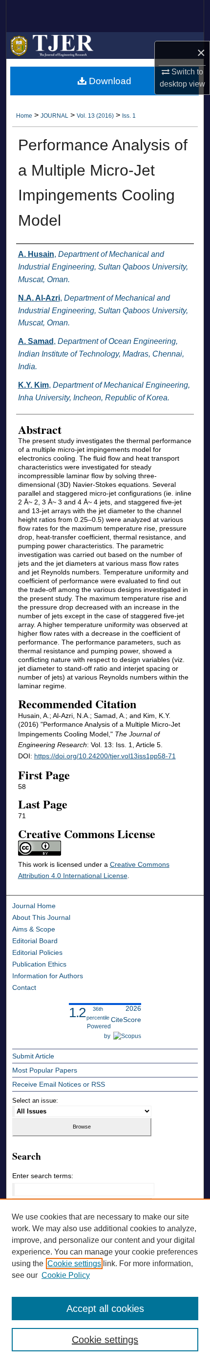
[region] (105, 1281)
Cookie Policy (66, 1275)
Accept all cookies (105, 1308)
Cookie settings (74, 1263)
